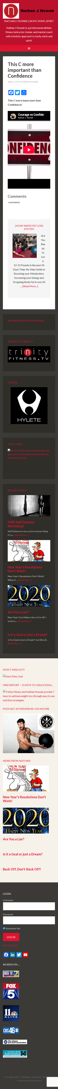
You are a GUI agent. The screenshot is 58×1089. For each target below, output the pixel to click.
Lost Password (10, 945)
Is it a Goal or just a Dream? (27, 634)
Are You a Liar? (18, 612)
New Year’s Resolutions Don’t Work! (25, 569)
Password (8, 914)
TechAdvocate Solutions (29, 1080)
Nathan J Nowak (29, 11)
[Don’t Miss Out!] (13, 676)
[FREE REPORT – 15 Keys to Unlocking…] (29, 700)
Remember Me (12, 928)
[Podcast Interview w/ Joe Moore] (28, 752)
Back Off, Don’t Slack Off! (22, 869)
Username (8, 900)
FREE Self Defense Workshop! (21, 524)
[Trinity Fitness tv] (29, 354)
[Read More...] (30, 286)
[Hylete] (29, 405)
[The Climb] (29, 459)
